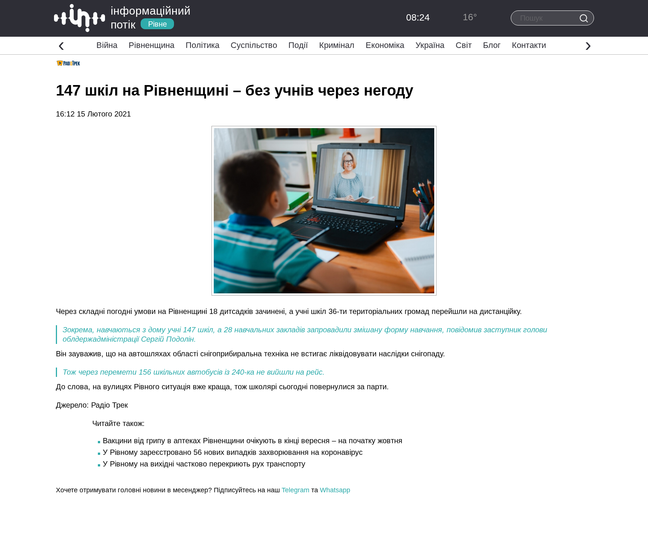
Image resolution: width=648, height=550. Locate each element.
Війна (106, 45)
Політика (202, 45)
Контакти (529, 45)
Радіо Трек (109, 405)
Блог (492, 45)
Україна (430, 45)
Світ (464, 45)
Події (298, 45)
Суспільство (254, 45)
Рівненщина (151, 45)
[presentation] (61, 44)
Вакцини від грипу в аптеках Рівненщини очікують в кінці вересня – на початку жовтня (252, 440)
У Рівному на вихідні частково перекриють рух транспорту (204, 464)
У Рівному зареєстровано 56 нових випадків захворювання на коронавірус (233, 452)
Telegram (295, 490)
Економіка (385, 45)
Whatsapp (335, 490)
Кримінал (336, 45)
